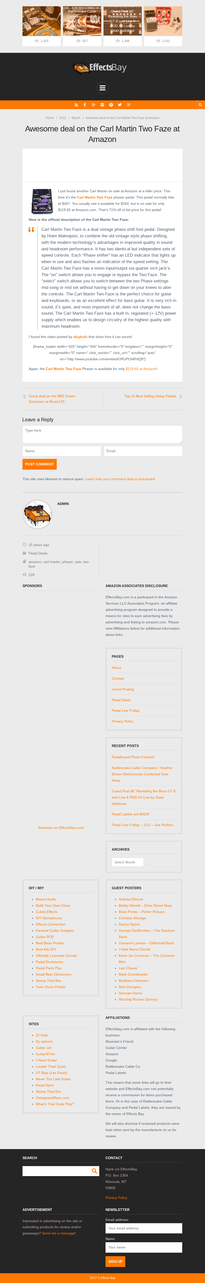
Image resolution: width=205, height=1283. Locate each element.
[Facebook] (84, 104)
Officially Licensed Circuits (56, 956)
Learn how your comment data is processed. (120, 479)
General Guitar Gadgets (55, 931)
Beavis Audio (46, 899)
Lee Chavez (128, 968)
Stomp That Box (48, 981)
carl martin (51, 562)
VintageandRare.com (52, 1098)
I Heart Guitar (46, 1060)
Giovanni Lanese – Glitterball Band (146, 943)
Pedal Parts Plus (49, 968)
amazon (34, 562)
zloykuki (80, 337)
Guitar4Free (45, 1054)
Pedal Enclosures (49, 962)
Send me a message (58, 1233)
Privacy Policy (123, 721)
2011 (63, 118)
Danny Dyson (129, 924)
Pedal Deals (38, 553)
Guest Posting (123, 689)
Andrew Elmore (131, 899)
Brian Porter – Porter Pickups (142, 912)
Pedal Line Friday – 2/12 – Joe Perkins (142, 825)
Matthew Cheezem (133, 981)
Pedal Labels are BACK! (131, 814)
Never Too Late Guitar (53, 1079)
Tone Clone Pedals (51, 987)
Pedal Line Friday (126, 710)
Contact (118, 678)
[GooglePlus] (93, 104)
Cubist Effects (47, 912)
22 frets (42, 1035)
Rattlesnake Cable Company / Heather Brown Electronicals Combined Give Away (142, 774)
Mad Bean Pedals (50, 943)
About (116, 668)
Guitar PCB (45, 937)
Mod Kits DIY (46, 949)
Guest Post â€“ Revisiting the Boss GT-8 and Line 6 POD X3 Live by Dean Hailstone (144, 797)
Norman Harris (130, 993)
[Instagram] (102, 104)
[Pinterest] (111, 104)
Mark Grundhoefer (133, 974)
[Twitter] (120, 104)
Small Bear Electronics (53, 974)
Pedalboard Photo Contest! (133, 757)
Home (50, 118)
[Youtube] (128, 104)
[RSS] (76, 104)
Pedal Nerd (45, 1085)
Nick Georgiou (130, 987)
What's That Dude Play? (55, 1104)
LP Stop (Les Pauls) (51, 1073)
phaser (67, 562)
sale (78, 562)
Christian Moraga (132, 918)
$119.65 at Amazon (141, 369)
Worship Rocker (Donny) (138, 999)
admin (63, 504)
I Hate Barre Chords (134, 949)
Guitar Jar (44, 1048)
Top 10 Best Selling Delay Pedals (150, 396)
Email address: (117, 1220)
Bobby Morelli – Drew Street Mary (145, 905)
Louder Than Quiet (51, 1066)
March (76, 118)
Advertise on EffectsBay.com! (61, 828)
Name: (110, 1239)
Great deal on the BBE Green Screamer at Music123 (52, 399)
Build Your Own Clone (53, 905)
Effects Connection (51, 924)
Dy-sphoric (44, 1041)
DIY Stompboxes (49, 918)
